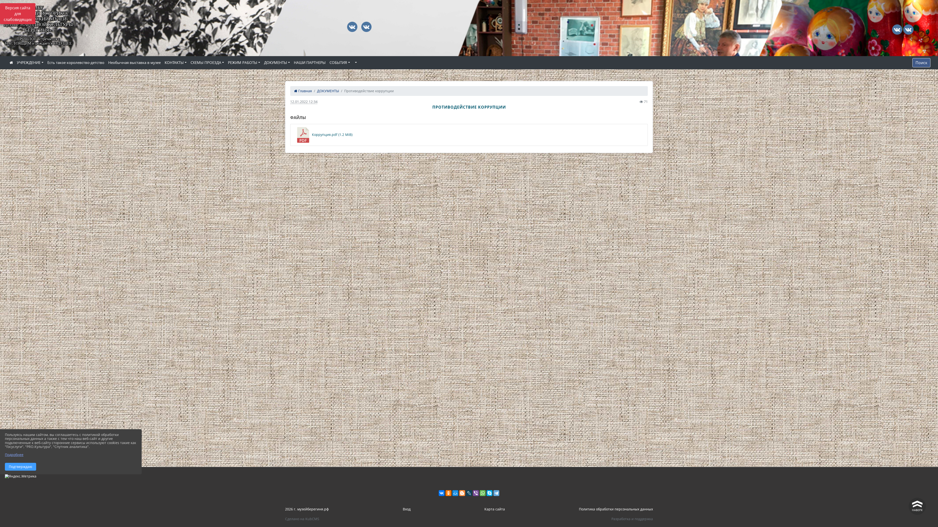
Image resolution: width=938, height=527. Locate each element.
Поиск (921, 62)
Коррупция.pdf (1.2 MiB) (331, 134)
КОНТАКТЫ (174, 62)
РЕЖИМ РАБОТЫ (242, 62)
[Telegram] (496, 493)
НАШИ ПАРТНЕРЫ (310, 62)
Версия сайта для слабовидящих (18, 13)
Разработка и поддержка (632, 519)
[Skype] (489, 493)
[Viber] (476, 493)
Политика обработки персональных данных (616, 509)
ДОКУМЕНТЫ (275, 62)
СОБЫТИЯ (338, 62)
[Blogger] (462, 493)
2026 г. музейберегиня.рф (307, 509)
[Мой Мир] (455, 493)
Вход (407, 509)
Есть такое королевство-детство (75, 62)
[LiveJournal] (469, 493)
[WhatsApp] (483, 493)
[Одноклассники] (448, 493)
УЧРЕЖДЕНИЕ (29, 62)
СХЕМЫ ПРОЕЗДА (206, 62)
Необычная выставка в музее (134, 62)
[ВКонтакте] (442, 493)
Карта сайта (494, 509)
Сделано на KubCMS (302, 519)
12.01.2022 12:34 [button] (304, 101)
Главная (304, 91)
